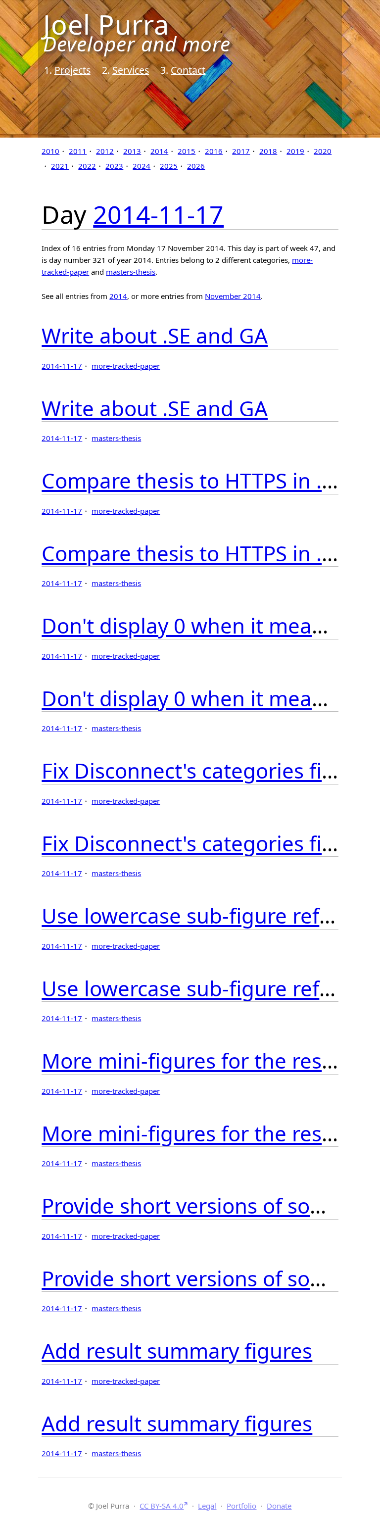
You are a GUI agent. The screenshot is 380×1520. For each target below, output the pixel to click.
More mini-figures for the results (199, 1060)
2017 (241, 151)
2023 (114, 166)
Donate (279, 1506)
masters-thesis (130, 272)
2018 (268, 151)
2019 (295, 151)
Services (130, 70)
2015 (186, 151)
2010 (50, 151)
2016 (214, 151)
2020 (323, 151)
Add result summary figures (177, 1350)
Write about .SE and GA (155, 335)
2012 (105, 151)
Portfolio (241, 1506)
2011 (78, 151)
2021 (60, 166)
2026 (196, 166)
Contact (188, 70)
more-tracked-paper (126, 366)
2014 (159, 151)
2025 (169, 166)
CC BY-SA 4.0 (162, 1506)
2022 (87, 166)
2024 (141, 166)
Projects (72, 70)
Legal (207, 1506)
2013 (132, 151)
